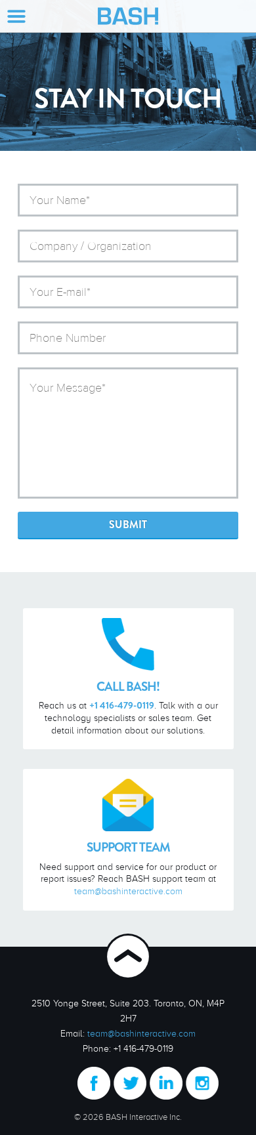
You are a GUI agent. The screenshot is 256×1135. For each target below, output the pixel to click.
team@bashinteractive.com (128, 891)
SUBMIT (128, 524)
